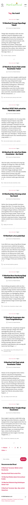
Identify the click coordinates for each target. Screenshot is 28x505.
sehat (20, 306)
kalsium (11, 141)
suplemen (14, 55)
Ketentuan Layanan (10, 501)
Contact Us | (16, 499)
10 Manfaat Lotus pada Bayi (14, 236)
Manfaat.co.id (8, 496)
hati (10, 396)
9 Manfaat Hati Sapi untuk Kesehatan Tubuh (14, 363)
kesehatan (15, 182)
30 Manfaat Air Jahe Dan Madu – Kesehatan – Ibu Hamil (14, 153)
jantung (14, 97)
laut (15, 438)
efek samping (16, 349)
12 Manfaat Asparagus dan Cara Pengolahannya (14, 318)
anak (5, 349)
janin (11, 97)
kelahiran (12, 264)
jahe (12, 182)
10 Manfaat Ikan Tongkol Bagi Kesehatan (14, 409)
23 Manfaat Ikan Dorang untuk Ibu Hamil (14, 195)
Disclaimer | (10, 499)
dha (4, 141)
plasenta (16, 264)
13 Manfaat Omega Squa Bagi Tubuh (14, 24)
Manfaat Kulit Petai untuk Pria (10, 473)
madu (19, 182)
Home (10, 19)
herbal (5, 182)
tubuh (20, 97)
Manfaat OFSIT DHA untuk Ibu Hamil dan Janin (14, 109)
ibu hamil (14, 19)
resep (9, 351)
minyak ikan (12, 306)
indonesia (12, 438)
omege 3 (17, 306)
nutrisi (17, 97)
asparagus (8, 349)
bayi (4, 97)
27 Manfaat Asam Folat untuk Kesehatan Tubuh (14, 68)
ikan (12, 224)
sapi (16, 396)
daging (5, 224)
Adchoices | (4, 499)
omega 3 (9, 55)
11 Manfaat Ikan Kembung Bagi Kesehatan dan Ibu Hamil (14, 277)
